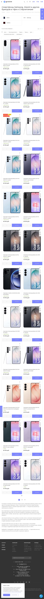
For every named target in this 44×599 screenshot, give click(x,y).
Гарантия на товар (28, 549)
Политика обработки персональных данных (12, 592)
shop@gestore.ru (23, 564)
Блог (13, 546)
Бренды (3, 549)
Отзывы (13, 549)
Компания (14, 542)
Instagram (17, 582)
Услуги (3, 547)
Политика (26, 551)
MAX (23, 582)
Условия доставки (27, 548)
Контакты (14, 551)
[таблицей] (42, 29)
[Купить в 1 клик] (20, 42)
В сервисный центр (1, 411)
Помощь (36, 542)
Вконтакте (14, 582)
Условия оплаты (27, 546)
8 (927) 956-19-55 (19, 561)
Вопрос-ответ (37, 549)
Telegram (20, 582)
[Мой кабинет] (29, 1)
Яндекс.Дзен (29, 582)
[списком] (40, 29)
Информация (27, 542)
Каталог (4, 542)
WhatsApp (26, 582)
